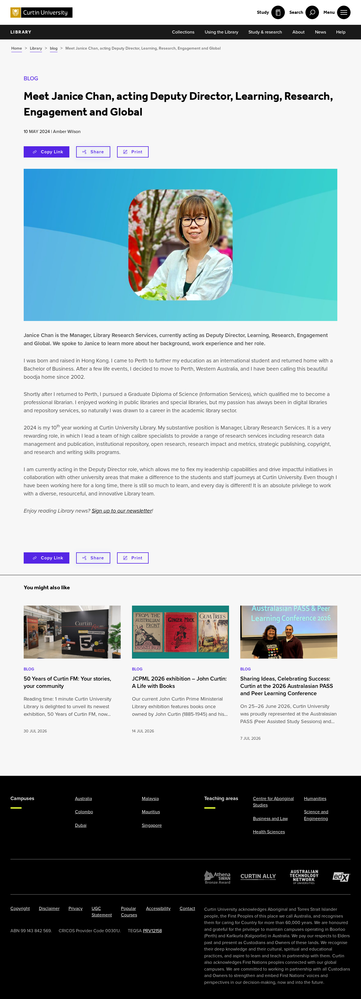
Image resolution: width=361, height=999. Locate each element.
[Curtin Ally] (258, 877)
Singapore (152, 825)
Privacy (76, 908)
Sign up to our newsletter (122, 511)
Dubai (81, 825)
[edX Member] (342, 877)
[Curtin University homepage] (41, 12)
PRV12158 (152, 930)
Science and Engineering (316, 814)
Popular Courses (129, 911)
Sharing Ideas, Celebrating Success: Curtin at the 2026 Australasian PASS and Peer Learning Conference (286, 686)
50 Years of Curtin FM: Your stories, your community (67, 682)
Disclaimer (49, 908)
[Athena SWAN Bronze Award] (217, 877)
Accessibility (158, 908)
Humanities (315, 798)
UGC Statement (102, 911)
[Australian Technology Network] (304, 877)
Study (263, 12)
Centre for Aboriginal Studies (273, 801)
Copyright (20, 908)
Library (21, 32)
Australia (83, 798)
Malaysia (150, 798)
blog (31, 78)
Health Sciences (269, 832)
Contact (187, 908)
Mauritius (151, 811)
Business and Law (270, 818)
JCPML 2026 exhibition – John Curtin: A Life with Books (179, 682)
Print (136, 152)
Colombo (84, 811)
